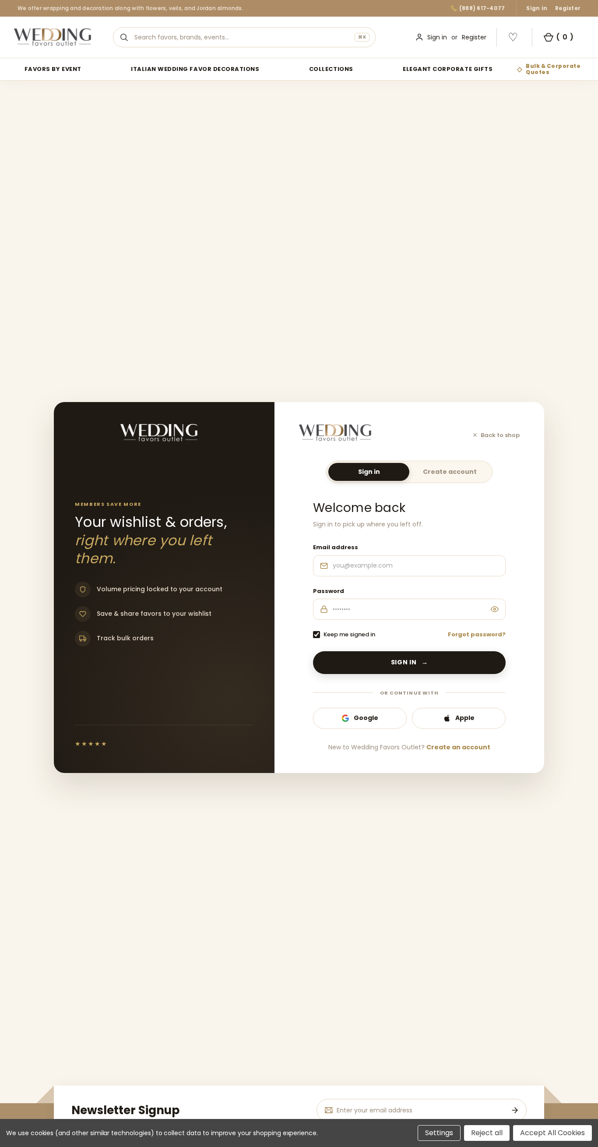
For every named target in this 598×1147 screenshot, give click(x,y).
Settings (439, 1133)
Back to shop (500, 435)
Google (366, 717)
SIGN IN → (409, 662)
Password (328, 591)
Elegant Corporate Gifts (447, 69)
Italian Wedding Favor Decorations (195, 69)
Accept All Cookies (552, 1133)
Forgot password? (477, 634)
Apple (465, 717)
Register (567, 8)
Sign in (536, 8)
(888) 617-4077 (482, 8)
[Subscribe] (515, 1110)
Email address (335, 547)
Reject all (487, 1133)
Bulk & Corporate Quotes (553, 69)
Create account (450, 471)
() (564, 37)
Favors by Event (53, 69)
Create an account (458, 747)
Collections (331, 69)
